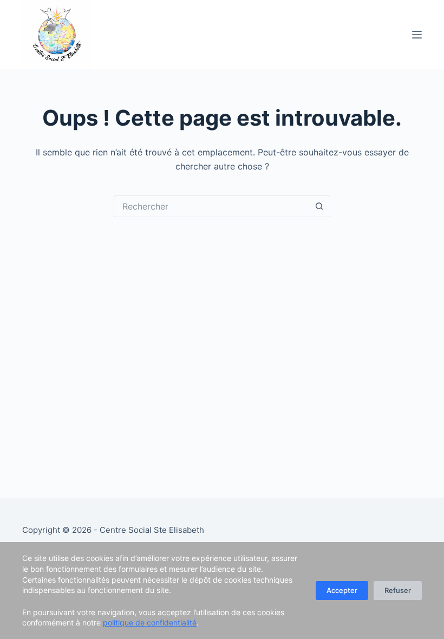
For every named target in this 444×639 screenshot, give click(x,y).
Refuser (397, 590)
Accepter (342, 590)
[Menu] (417, 35)
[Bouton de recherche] (319, 206)
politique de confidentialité (150, 622)
